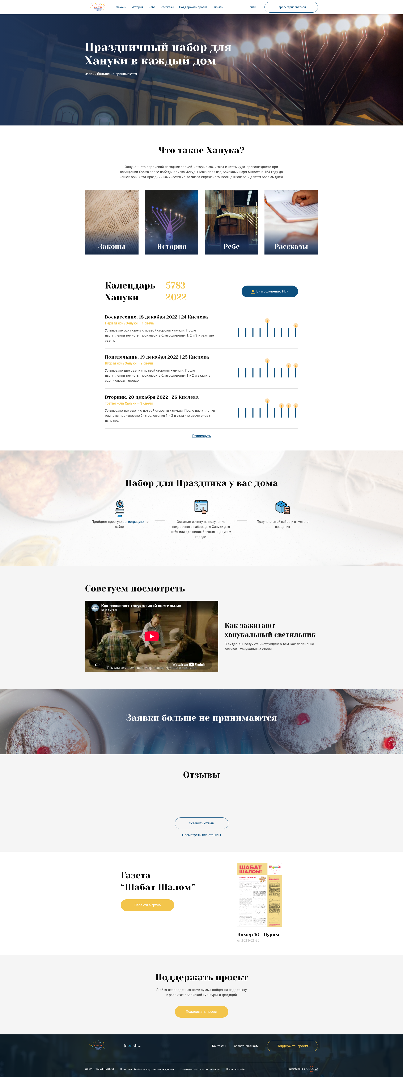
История (137, 7)
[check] (98, 7)
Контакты (219, 1046)
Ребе (152, 7)
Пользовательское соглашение (200, 1069)
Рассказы (167, 7)
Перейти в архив (147, 905)
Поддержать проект (193, 7)
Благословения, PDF (271, 291)
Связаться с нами (246, 1046)
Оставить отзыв (201, 823)
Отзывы (218, 7)
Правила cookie (235, 1069)
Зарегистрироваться (291, 7)
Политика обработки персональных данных (147, 1069)
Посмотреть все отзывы (201, 835)
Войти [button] (252, 7)
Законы (121, 7)
